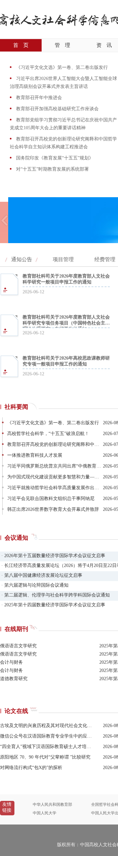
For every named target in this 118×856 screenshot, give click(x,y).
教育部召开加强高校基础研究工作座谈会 (57, 108)
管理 (62, 45)
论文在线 (16, 711)
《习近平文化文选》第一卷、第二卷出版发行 (61, 67)
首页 (21, 45)
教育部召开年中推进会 (38, 97)
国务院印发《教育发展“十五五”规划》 (54, 158)
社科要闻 (16, 407)
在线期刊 (16, 629)
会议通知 (16, 537)
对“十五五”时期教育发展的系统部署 (52, 169)
